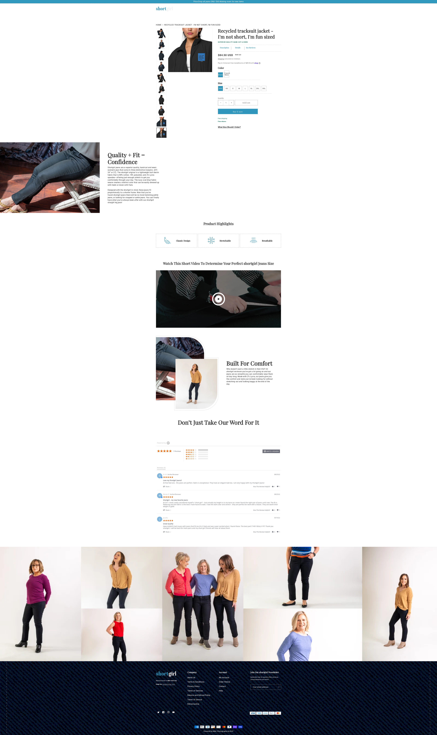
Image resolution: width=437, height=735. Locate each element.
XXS (220, 88)
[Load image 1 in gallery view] (161, 133)
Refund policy (193, 704)
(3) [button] (195, 450)
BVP (231, 731)
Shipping (221, 59)
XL (251, 88)
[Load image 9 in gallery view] (161, 44)
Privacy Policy (193, 686)
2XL (257, 88)
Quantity (221, 98)
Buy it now (238, 111)
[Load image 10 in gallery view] (161, 33)
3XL (264, 88)
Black (220, 75)
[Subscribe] (278, 687)
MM (214, 731)
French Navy (226, 74)
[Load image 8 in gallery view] (161, 55)
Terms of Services (195, 691)
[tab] (161, 468)
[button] (269, 9)
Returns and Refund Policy (198, 695)
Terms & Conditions (195, 682)
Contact (222, 686)
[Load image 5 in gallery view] (161, 88)
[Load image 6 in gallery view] (161, 77)
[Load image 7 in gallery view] (161, 66)
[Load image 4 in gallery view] (161, 100)
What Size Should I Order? (229, 127)
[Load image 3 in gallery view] (161, 111)
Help (221, 691)
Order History (224, 682)
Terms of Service (194, 700)
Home (158, 25)
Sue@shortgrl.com (169, 684)
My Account (224, 677)
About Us (191, 677)
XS (227, 88)
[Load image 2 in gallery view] (161, 122)
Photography (222, 731)
